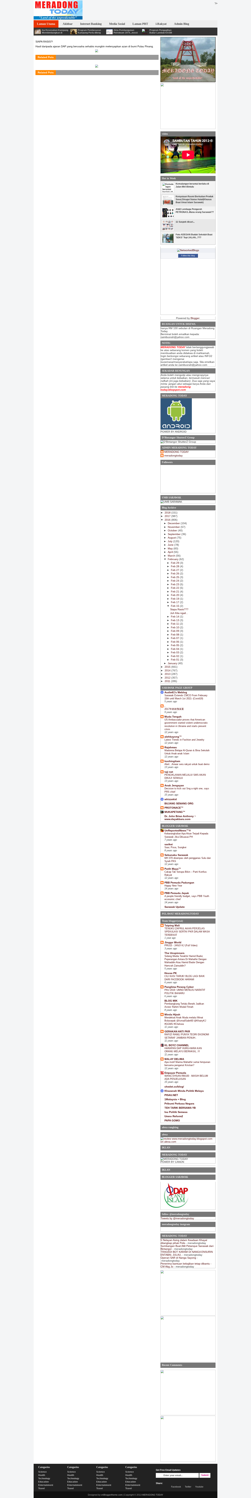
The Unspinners (174, 953)
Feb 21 (175, 591)
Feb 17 (175, 602)
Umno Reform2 (173, 1116)
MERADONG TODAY (176, 451)
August (172, 537)
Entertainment (45, 1485)
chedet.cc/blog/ (174, 1086)
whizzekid (170, 799)
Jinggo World (172, 942)
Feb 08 (175, 634)
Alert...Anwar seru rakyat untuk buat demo (186, 764)
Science (42, 1472)
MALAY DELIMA (174, 1059)
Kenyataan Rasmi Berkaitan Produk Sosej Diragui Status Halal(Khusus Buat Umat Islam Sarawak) (194, 199)
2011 (168, 681)
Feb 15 (175, 605)
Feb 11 (175, 623)
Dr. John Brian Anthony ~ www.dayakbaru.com (180, 818)
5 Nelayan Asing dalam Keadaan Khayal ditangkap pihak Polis (184, 1241)
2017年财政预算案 (174, 709)
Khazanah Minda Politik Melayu (184, 1090)
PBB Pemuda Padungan (179, 882)
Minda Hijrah (172, 1014)
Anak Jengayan (174, 785)
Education (43, 1482)
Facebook (176, 1486)
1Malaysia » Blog (175, 1099)
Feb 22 (175, 587)
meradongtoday (173, 455)
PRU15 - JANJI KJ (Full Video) (180, 945)
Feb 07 (175, 638)
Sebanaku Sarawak (176, 855)
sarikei (168, 844)
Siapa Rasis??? (179, 609)
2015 (168, 666)
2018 (168, 512)
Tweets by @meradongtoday (177, 1218)
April (171, 551)
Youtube (199, 1486)
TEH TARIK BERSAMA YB (180, 1107)
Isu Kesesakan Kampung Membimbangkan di (55, 31)
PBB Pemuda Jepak (176, 893)
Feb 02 (175, 656)
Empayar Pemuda (175, 1072)
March (172, 555)
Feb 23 (175, 584)
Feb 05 (175, 645)
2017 (168, 516)
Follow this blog (188, 255)
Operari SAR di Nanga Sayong (178, 1257)
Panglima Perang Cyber (179, 986)
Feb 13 (175, 620)
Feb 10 (175, 627)
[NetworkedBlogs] (188, 250)
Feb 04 (175, 648)
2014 (168, 670)
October (173, 530)
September (174, 534)
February (173, 559)
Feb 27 (175, 570)
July (170, 541)
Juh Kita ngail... (179, 613)
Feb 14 (175, 616)
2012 (168, 677)
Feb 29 (175, 562)
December (174, 523)
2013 (168, 673)
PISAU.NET (171, 1095)
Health (41, 1475)
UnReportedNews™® (177, 830)
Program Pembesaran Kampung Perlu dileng (89, 31)
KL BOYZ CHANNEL (176, 1045)
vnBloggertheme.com (111, 1495)
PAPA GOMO (172, 1120)
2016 (168, 519)
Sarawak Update (174, 906)
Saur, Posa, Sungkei (175, 847)
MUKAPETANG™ (174, 811)
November (174, 526)
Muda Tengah (173, 716)
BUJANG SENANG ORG (178, 803)
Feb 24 (175, 580)
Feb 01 (175, 659)
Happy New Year (173, 885)
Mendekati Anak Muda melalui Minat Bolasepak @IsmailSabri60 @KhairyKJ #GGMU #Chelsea (185, 1020)
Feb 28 (175, 566)
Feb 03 (175, 652)
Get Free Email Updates (168, 1470)
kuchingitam (172, 761)
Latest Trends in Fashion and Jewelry (184, 739)
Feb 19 (175, 598)
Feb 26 (175, 573)
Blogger (195, 318)
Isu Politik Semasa (175, 1112)
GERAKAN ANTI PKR (177, 1031)
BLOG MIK (171, 1000)
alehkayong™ (173, 736)
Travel (41, 1488)
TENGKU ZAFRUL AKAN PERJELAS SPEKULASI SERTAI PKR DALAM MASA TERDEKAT (187, 931)
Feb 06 (175, 641)
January (173, 663)
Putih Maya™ (172, 868)
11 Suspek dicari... (185, 222)
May (170, 548)
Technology (44, 1478)
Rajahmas (170, 747)
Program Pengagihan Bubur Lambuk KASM (160, 31)
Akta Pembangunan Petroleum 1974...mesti (126, 31)
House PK (170, 973)
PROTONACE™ (173, 807)
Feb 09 (175, 630)
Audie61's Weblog (175, 692)
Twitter (188, 1486)
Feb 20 (175, 595)
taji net (168, 771)
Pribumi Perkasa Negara (179, 1103)
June (171, 544)
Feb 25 (175, 577)
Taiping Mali (172, 925)
